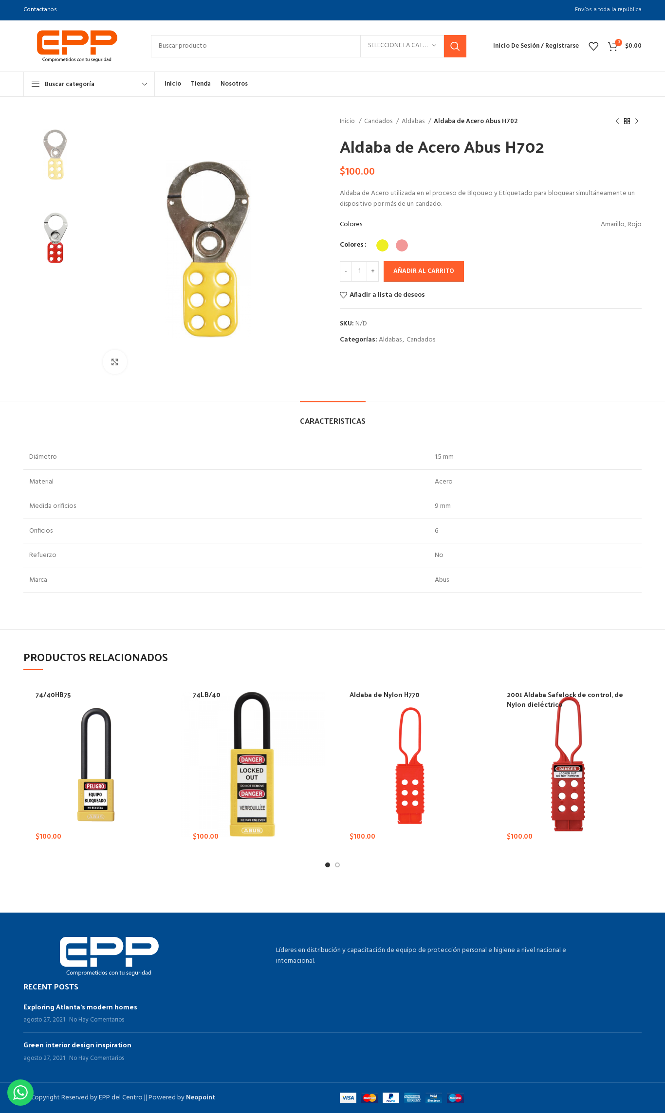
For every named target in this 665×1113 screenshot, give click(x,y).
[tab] (333, 416)
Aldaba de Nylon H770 (385, 694)
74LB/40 (207, 694)
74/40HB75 (53, 694)
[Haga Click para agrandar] (115, 362)
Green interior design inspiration (77, 1045)
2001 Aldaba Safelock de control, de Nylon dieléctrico (565, 699)
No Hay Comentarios (96, 1020)
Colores (352, 245)
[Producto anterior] (617, 121)
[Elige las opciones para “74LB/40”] (320, 792)
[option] (55, 154)
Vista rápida (163, 814)
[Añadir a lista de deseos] (163, 835)
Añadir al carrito (423, 271)
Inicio (348, 121)
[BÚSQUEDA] (455, 46)
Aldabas (414, 121)
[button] (477, 792)
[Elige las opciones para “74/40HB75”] (163, 792)
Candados (379, 121)
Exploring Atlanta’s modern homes (80, 1007)
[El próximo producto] (637, 121)
